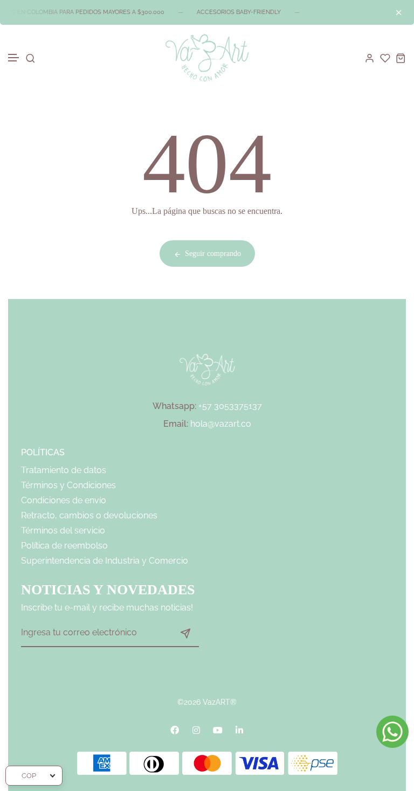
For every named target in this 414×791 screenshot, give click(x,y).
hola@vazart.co (220, 424)
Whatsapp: (174, 406)
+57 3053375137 (230, 406)
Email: (175, 424)
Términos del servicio (63, 530)
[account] (369, 58)
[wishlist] (385, 58)
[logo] (207, 58)
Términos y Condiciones (68, 485)
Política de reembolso (64, 545)
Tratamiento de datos (63, 470)
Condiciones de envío (63, 500)
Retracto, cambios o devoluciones (89, 515)
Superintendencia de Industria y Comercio (104, 561)
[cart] (401, 58)
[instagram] (196, 730)
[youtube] (218, 730)
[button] (14, 58)
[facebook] (174, 730)
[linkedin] (239, 730)
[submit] (185, 633)
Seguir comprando (213, 253)
